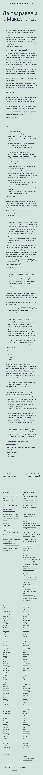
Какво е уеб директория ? (29, 596)
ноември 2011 (6, 690)
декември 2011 (6, 688)
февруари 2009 (6, 747)
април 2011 (5, 700)
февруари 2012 (6, 684)
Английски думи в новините (29, 527)
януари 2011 (5, 706)
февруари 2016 (6, 643)
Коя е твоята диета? (7, 512)
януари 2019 (5, 623)
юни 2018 (5, 627)
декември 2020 (6, 614)
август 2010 (5, 715)
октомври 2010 (6, 711)
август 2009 (5, 736)
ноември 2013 (6, 654)
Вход (24, 754)
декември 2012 (6, 666)
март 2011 (5, 702)
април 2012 (5, 681)
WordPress (14, 769)
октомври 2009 (6, 732)
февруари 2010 (6, 725)
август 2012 (5, 673)
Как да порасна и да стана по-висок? (11, 516)
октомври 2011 (6, 691)
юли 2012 (5, 675)
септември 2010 (6, 713)
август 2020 (5, 616)
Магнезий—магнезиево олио (29, 541)
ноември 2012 (6, 668)
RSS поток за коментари (28, 758)
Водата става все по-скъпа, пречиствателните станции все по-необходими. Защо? (10, 548)
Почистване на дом (7, 525)
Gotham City (25, 575)
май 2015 (5, 647)
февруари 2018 (6, 629)
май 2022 (5, 613)
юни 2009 (5, 740)
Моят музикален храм (28, 494)
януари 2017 (5, 636)
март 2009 (5, 745)
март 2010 (5, 724)
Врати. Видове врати (7, 509)
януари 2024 (5, 607)
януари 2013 (5, 664)
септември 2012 (6, 672)
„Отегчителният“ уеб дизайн (29, 591)
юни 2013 (5, 656)
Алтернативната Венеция (28, 543)
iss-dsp (8, 466)
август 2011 (5, 695)
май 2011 (5, 699)
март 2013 (5, 661)
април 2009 (5, 743)
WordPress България (27, 759)
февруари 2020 (6, 618)
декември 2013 (6, 652)
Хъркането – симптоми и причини (30, 500)
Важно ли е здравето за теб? (9, 511)
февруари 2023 (6, 611)
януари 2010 (5, 727)
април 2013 (5, 659)
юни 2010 (5, 718)
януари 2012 (5, 686)
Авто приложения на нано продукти (31, 523)
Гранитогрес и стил (27, 593)
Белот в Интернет (27, 589)
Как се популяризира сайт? (9, 537)
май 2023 (5, 609)
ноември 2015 (6, 645)
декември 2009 (6, 729)
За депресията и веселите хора (30, 505)
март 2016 (5, 641)
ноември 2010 (6, 709)
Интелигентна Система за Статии (21, 3)
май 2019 (5, 622)
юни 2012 (5, 677)
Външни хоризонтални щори (9, 543)
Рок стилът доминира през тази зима (31, 525)
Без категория (34, 464)
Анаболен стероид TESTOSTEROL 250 (31, 534)
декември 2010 (6, 707)
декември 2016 (6, 638)
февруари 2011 (6, 704)
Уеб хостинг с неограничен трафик (10, 536)
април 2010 (5, 722)
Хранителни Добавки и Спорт (9, 503)
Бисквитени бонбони (27, 584)
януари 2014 (5, 650)
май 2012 (5, 679)
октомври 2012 (6, 670)
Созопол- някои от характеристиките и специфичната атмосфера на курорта (31, 561)
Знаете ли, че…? (6, 530)
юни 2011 (5, 697)
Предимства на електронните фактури (11, 495)
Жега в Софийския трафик (29, 557)
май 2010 (5, 720)
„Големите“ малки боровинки (29, 539)
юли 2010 (5, 716)
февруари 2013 (6, 663)
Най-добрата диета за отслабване (10, 514)
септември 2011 (6, 693)
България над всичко (28, 595)
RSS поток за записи (27, 756)
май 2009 (5, 741)
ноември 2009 (6, 731)
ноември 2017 (6, 631)
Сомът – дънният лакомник (29, 532)
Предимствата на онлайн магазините (11, 545)
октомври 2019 (6, 620)
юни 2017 (5, 632)
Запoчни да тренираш (28, 552)
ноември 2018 (6, 625)
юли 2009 (5, 738)
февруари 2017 (6, 634)
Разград (24, 518)
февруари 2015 (6, 648)
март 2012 (5, 682)
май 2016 (5, 639)
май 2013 (5, 657)
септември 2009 (6, 734)
